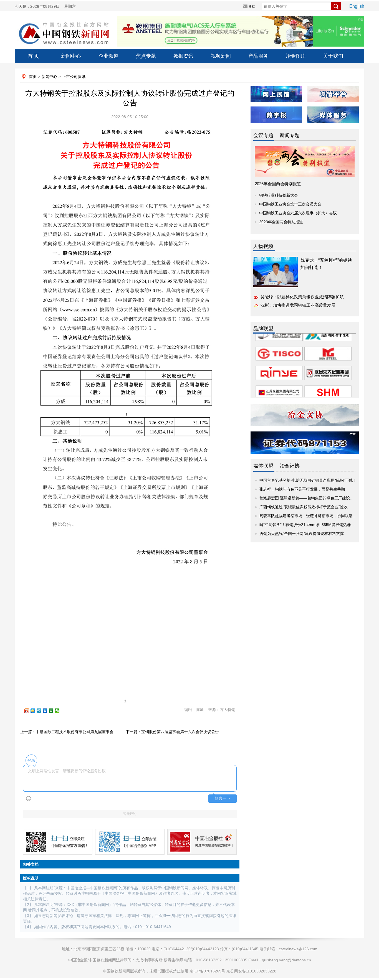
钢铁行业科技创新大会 (278, 195)
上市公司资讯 (73, 76)
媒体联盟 (263, 466)
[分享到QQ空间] (35, 710)
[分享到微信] (59, 710)
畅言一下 (222, 798)
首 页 (33, 56)
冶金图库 (296, 56)
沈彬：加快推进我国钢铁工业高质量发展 (298, 305)
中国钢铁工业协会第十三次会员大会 (290, 204)
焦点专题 (146, 56)
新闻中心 (71, 56)
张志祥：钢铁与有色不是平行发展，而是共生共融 (302, 489)
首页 (33, 76)
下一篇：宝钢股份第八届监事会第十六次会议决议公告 (172, 732)
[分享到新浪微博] (29, 710)
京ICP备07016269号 (207, 971)
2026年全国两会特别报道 (278, 183)
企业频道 (108, 56)
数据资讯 (183, 56)
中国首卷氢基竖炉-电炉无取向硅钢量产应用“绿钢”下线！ (308, 480)
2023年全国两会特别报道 (281, 222)
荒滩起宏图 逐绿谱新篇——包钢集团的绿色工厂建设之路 (308, 498)
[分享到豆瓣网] (53, 710)
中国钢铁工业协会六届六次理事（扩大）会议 (298, 213)
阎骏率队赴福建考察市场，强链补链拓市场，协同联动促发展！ (313, 516)
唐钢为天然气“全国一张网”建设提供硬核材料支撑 (301, 533)
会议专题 (263, 135)
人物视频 (263, 246)
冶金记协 (290, 466)
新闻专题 (290, 135)
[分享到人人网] (47, 710)
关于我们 (333, 56)
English (356, 6)
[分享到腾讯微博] (41, 710)
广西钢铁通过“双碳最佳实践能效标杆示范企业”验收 (303, 507)
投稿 (252, 7)
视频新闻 (221, 56)
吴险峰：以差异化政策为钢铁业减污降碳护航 (302, 296)
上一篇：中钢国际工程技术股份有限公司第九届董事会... (68, 732)
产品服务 (258, 56)
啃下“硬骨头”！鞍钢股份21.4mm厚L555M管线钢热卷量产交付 (313, 524)
